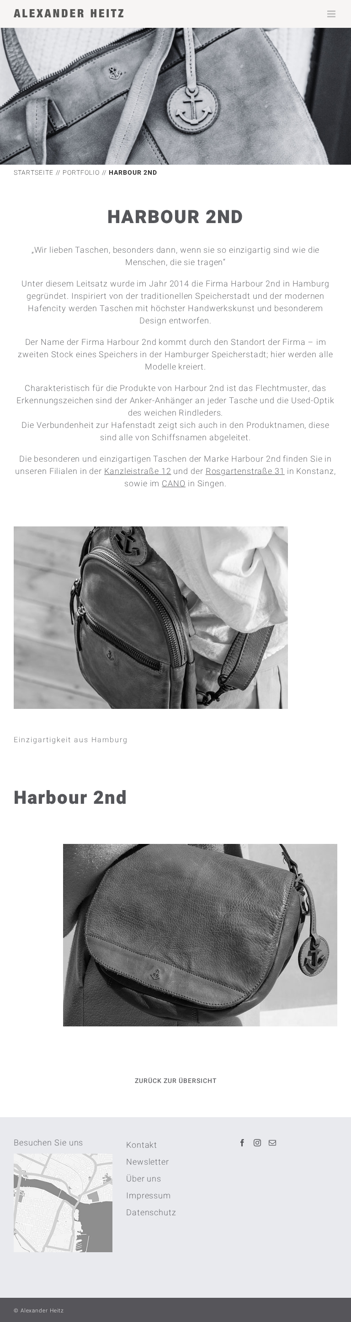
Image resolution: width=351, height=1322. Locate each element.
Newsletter (147, 1162)
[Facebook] (242, 1142)
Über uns (143, 1179)
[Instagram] (257, 1142)
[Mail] (273, 1142)
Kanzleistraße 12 (137, 471)
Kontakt (141, 1145)
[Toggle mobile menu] (332, 14)
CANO (174, 484)
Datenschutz (151, 1213)
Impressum (148, 1196)
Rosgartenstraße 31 (245, 471)
